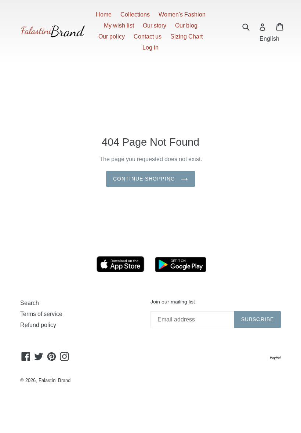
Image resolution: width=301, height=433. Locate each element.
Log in (150, 47)
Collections (135, 14)
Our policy (111, 36)
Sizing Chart (186, 36)
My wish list (119, 25)
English (269, 39)
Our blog (186, 25)
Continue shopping (145, 179)
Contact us (148, 36)
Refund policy (38, 325)
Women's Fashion (182, 14)
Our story (154, 25)
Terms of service (41, 314)
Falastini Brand (54, 380)
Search (29, 303)
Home (104, 14)
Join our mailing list (172, 302)
